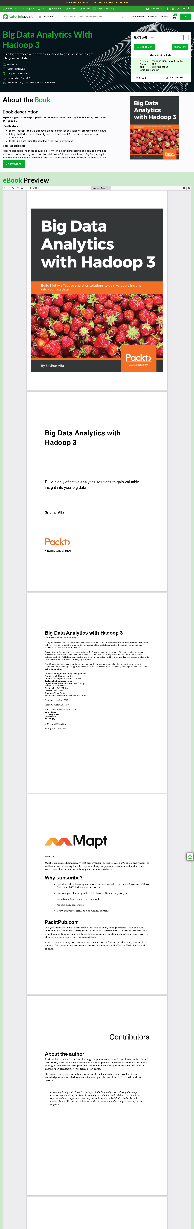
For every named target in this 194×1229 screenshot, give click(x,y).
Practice (73, 8)
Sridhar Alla (13, 64)
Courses (152, 16)
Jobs (43, 8)
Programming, (15, 82)
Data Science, (31, 82)
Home (9, 8)
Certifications (137, 16)
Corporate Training (105, 8)
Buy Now (181, 46)
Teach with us (156, 8)
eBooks (165, 16)
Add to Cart (146, 46)
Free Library (57, 8)
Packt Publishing (16, 69)
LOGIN (185, 16)
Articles (86, 8)
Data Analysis (47, 82)
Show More (14, 164)
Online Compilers (26, 8)
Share (142, 77)
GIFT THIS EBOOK (178, 77)
